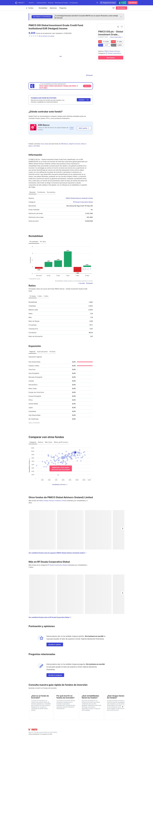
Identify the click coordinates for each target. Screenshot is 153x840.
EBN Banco (43, 125)
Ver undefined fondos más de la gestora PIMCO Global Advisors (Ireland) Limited (57, 553)
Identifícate (133, 3)
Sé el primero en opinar (46, 36)
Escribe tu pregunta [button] (55, 675)
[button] (84, 99)
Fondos (30, 8)
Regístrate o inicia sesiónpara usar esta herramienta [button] (61, 468)
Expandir (90, 75)
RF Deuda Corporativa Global (83, 202)
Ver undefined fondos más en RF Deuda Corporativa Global (49, 617)
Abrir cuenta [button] (83, 128)
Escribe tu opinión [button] (55, 644)
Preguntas (62, 8)
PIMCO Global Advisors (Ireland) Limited (79, 198)
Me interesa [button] (121, 8)
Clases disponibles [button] (115, 37)
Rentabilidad (43, 8)
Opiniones (53, 8)
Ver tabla (82, 283)
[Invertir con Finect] (19, 2)
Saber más (87, 86)
